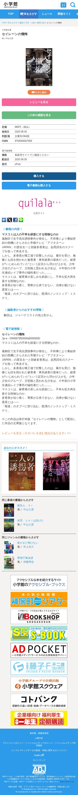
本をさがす (12, 23)
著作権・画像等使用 (39, 733)
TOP (4, 23)
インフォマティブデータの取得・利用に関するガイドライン (39, 750)
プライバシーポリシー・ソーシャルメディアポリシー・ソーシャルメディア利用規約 (39, 744)
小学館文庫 (6, 30)
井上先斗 (28, 546)
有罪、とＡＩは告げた (30, 520)
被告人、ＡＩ (25, 505)
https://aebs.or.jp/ (67, 782)
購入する (39, 175)
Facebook (15, 220)
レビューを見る (39, 101)
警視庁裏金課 (25, 557)
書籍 (21, 23)
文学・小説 (30, 23)
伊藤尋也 (28, 561)
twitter (9, 220)
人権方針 (39, 738)
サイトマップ (39, 760)
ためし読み (39, 92)
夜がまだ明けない (27, 542)
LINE (21, 220)
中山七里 (9, 38)
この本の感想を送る (39, 115)
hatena (4, 220)
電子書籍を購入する (39, 185)
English (37, 755)
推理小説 (40, 23)
